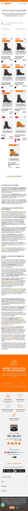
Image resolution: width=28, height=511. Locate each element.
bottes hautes (13, 339)
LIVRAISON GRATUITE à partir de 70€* (14, 0)
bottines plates (12, 323)
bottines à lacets (9, 325)
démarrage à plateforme (8, 280)
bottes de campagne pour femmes (17, 288)
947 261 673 (14, 436)
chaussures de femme (8, 337)
